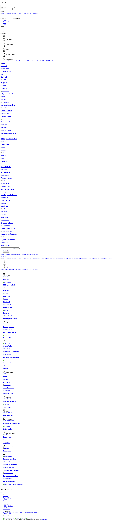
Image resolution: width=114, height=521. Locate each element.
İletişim (6, 267)
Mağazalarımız (8, 264)
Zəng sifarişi (3, 33)
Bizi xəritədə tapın (7, 513)
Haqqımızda (5, 496)
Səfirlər (4, 23)
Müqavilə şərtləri (6, 507)
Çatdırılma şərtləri (7, 505)
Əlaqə (4, 24)
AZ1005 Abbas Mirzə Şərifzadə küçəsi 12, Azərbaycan (14, 512)
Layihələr (5, 499)
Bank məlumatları (7, 498)
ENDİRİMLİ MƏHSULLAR (46, 60)
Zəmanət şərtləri (6, 504)
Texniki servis (6, 21)
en (3, 28)
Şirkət (4, 20)
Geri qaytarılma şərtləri (8, 506)
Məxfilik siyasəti (6, 509)
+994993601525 (37, 512)
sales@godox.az (29, 512)
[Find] (16, 18)
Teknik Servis (8, 262)
